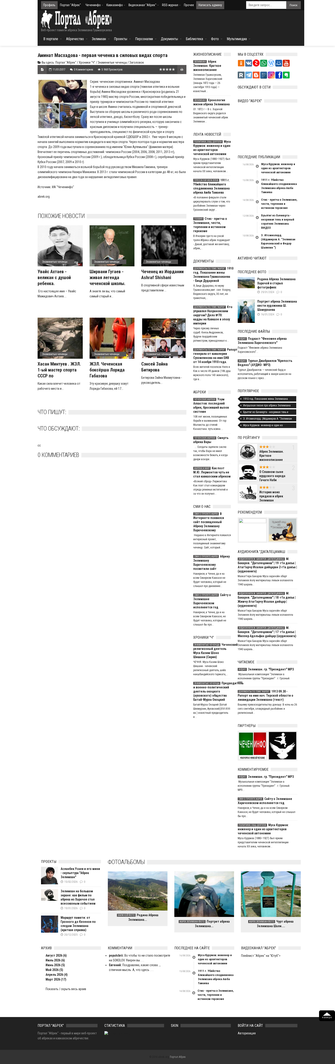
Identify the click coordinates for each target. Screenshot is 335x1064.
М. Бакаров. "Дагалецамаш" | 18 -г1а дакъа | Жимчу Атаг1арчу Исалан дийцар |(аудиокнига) (267, 599)
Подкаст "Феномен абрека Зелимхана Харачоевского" (262, 341)
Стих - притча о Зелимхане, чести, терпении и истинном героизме (210, 225)
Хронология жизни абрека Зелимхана (211, 102)
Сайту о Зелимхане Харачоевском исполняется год (212, 601)
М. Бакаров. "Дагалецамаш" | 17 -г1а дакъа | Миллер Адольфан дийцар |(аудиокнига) (267, 632)
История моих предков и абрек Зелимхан (271, 496)
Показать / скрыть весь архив (66, 989)
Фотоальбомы (126, 862)
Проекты (120, 39)
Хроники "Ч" (87, 62)
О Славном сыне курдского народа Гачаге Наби (272, 476)
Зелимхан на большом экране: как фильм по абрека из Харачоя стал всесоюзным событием (78, 897)
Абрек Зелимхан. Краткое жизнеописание (207, 66)
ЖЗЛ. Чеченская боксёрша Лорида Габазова (107, 370)
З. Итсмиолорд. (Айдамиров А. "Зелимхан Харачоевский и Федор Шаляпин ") (278, 241)
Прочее (189, 5)
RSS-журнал (170, 5)
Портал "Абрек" (70, 5)
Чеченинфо (93, 5)
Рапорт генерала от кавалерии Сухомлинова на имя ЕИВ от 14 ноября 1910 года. (212, 356)
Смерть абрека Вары (210, 440)
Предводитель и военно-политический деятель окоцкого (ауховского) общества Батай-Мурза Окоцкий (212, 691)
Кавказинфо (114, 5)
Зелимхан (99, 39)
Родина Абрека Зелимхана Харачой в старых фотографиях (276, 283)
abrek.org (44, 196)
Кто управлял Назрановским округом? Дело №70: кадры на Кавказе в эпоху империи (212, 315)
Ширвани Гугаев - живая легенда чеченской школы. (107, 277)
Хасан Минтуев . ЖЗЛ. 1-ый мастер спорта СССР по (59, 370)
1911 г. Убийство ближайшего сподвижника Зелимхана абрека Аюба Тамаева (211, 186)
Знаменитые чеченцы (112, 62)
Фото (215, 39)
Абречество (75, 39)
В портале (50, 39)
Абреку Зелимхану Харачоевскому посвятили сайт (211, 563)
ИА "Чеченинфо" (63, 187)
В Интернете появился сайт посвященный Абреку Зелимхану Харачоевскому (208, 522)
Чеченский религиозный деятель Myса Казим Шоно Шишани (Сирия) (212, 651)
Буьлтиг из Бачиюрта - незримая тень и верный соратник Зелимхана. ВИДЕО (277, 221)
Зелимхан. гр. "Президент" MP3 (266, 669)
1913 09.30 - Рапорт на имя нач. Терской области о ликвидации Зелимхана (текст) (265, 695)
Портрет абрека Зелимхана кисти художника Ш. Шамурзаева (277, 305)
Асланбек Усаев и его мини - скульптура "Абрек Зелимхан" (80, 873)
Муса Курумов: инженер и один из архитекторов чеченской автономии (212, 148)
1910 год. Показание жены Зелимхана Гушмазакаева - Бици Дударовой (212, 275)
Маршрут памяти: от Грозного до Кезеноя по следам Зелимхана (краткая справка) (78, 924)
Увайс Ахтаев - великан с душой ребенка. (54, 277)
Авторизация (247, 1033)
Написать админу (210, 5)
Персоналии (144, 39)
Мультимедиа (237, 39)
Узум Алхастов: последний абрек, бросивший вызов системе (211, 405)
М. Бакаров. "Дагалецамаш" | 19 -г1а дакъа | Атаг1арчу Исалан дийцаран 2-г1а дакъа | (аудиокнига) (267, 565)
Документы (169, 39)
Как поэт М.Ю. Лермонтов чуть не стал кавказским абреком (212, 472)
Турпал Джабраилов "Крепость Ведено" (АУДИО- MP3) (265, 363)
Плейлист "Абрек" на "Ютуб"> (261, 956)
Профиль (49, 5)
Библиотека (194, 39)
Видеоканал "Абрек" (142, 5)
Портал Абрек (178, 1057)
